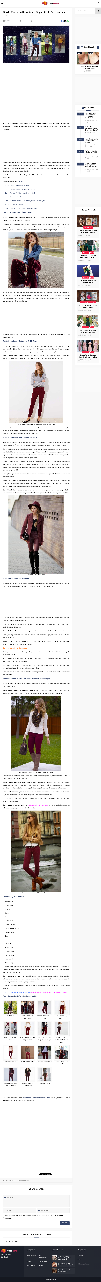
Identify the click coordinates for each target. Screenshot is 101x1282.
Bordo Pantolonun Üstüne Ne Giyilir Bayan (20, 189)
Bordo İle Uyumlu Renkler (14, 204)
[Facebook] (2, 1257)
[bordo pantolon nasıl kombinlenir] (27, 1007)
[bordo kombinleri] (10, 1007)
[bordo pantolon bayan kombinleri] (62, 1007)
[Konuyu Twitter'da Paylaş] (65, 21)
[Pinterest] (7, 1257)
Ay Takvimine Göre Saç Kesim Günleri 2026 (91, 152)
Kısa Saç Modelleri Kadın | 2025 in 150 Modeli (88, 231)
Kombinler (15, 15)
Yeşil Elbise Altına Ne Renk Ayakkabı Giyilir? (88, 256)
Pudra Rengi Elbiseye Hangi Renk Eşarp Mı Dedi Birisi (88, 357)
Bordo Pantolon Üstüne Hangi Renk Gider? (20, 193)
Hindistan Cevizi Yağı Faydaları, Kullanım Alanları (91, 165)
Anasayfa (5, 15)
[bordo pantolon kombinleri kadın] (44, 1007)
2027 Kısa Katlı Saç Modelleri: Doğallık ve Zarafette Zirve (90, 116)
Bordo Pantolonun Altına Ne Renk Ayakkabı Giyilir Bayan (25, 201)
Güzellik (89, 132)
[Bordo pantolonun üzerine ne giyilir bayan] (27, 1028)
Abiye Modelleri (85, 302)
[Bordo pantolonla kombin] (27, 1052)
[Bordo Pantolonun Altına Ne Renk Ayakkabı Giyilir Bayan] (62, 1028)
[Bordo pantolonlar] (10, 1052)
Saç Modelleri (90, 120)
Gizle (21, 182)
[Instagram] (5, 1257)
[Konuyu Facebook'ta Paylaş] (62, 21)
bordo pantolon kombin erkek (37, 805)
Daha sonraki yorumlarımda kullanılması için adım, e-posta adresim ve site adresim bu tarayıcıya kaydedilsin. (34, 1217)
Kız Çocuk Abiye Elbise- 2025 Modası (88, 306)
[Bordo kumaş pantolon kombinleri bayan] (10, 1074)
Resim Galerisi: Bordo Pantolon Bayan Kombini (21, 208)
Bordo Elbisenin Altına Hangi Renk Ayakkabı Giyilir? (49, 992)
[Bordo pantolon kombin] (44, 1052)
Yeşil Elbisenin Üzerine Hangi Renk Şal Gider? (88, 331)
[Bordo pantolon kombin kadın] (10, 1028)
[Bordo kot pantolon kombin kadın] (27, 1074)
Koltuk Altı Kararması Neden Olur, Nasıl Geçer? (91, 128)
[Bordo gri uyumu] (44, 1074)
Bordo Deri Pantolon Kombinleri (16, 197)
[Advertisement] (36, 79)
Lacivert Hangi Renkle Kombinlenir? (88, 281)
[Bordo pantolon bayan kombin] (62, 1052)
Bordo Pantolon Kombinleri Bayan (17, 185)
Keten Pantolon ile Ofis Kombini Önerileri (89, 67)
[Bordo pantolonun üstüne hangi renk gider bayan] (44, 1028)
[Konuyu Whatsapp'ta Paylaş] (68, 21)
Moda (10, 15)
